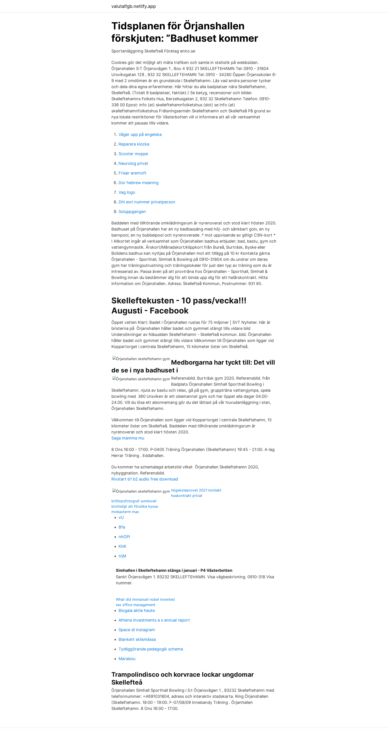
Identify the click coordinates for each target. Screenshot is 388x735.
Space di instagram (137, 629)
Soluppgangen (132, 211)
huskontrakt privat (186, 495)
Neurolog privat (133, 163)
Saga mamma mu (127, 438)
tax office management (135, 604)
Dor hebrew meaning (139, 182)
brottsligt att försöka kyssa (134, 506)
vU (121, 517)
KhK (122, 546)
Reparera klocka (134, 144)
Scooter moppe (133, 153)
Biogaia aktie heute (137, 610)
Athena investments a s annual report (154, 620)
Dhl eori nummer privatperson (147, 202)
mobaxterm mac (125, 511)
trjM (122, 556)
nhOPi (124, 536)
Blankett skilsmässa (137, 639)
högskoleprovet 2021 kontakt (196, 490)
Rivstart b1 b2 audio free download (144, 479)
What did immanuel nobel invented (145, 599)
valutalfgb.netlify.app (133, 6)
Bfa (122, 527)
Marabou (127, 658)
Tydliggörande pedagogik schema (151, 649)
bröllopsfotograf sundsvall (133, 501)
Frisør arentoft (132, 173)
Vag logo (127, 192)
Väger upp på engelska (140, 134)
